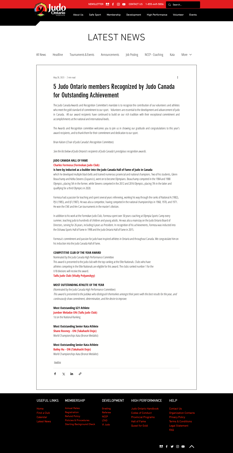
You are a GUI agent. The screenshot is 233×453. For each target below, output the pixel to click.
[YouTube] (124, 4)
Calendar (42, 417)
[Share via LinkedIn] (71, 373)
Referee (106, 412)
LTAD (104, 420)
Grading (106, 408)
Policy (181, 417)
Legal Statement (178, 426)
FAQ (171, 430)
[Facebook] (113, 4)
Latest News (44, 421)
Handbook (152, 409)
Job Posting (132, 54)
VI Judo (106, 424)
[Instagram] (118, 4)
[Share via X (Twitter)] (63, 373)
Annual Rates (72, 408)
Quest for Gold (139, 426)
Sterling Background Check (80, 424)
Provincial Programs (143, 417)
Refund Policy (72, 416)
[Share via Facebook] (55, 373)
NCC (104, 416)
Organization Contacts (182, 413)
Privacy (173, 417)
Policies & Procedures (77, 420)
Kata (172, 54)
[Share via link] (80, 373)
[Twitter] (172, 446)
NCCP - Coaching (154, 54)
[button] (96, 4)
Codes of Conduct (141, 413)
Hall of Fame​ (138, 421)
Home (40, 409)
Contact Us (175, 409)
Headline (58, 54)
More (184, 54)
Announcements (110, 54)
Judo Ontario (138, 409)
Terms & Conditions (180, 421)
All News (41, 54)
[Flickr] (107, 4)
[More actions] (178, 77)
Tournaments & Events (82, 54)
